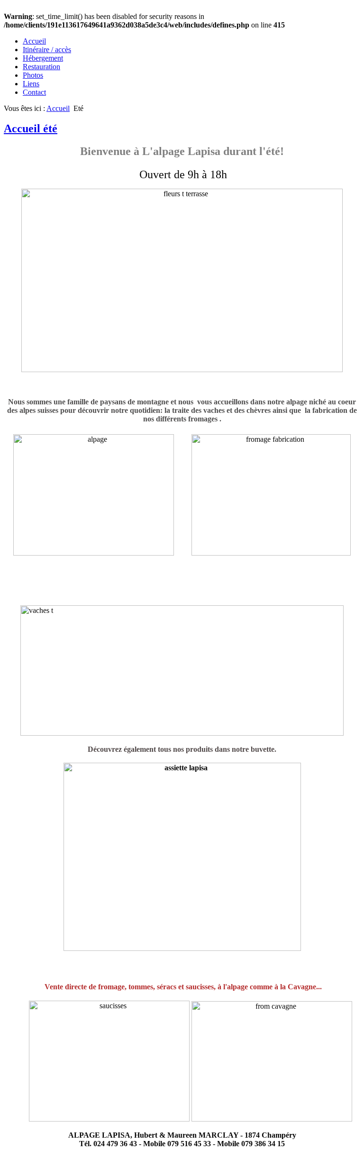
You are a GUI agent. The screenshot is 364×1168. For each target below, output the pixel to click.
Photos (33, 75)
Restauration (41, 67)
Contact (34, 92)
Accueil (34, 41)
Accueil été (30, 128)
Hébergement (43, 58)
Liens (31, 84)
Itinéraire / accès (47, 50)
